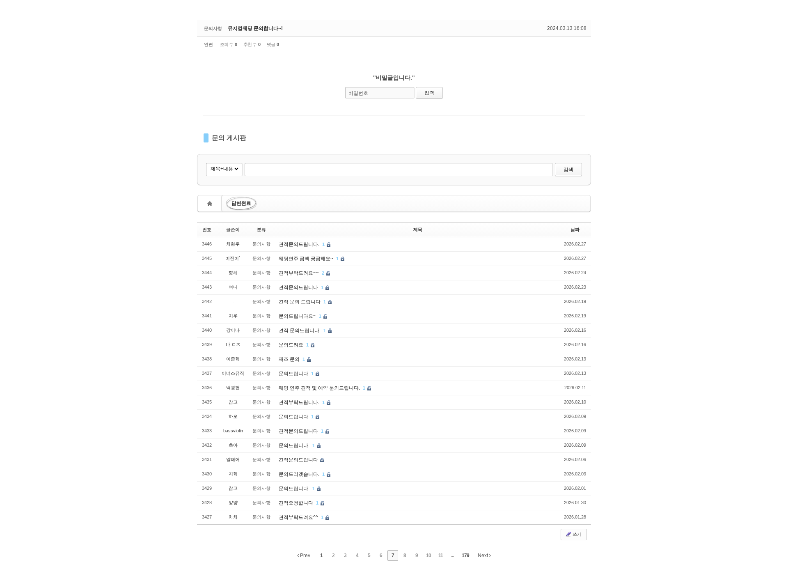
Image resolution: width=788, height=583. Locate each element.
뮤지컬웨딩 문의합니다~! (255, 28)
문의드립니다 (294, 373)
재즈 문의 (290, 359)
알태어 (233, 459)
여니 (233, 287)
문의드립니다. (295, 445)
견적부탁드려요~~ (299, 273)
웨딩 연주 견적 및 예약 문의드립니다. (320, 388)
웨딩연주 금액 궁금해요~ (306, 259)
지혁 (233, 473)
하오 (233, 416)
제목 (417, 229)
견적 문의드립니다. (300, 330)
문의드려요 (292, 345)
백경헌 (233, 387)
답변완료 (241, 203)
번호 (206, 229)
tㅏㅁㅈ (233, 344)
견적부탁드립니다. (300, 402)
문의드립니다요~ (298, 316)
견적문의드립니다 (299, 287)
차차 (233, 516)
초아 (233, 445)
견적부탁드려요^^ (299, 517)
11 (440, 555)
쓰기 (576, 534)
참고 (233, 401)
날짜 (575, 229)
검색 (568, 169)
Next (483, 555)
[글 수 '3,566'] (211, 203)
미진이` (233, 258)
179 (465, 555)
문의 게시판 (229, 137)
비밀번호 (358, 93)
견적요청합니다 (296, 503)
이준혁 (233, 358)
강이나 (233, 330)
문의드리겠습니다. (300, 474)
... (452, 555)
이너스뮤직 (233, 373)
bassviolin (233, 430)
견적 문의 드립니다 (300, 302)
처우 (233, 315)
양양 (233, 502)
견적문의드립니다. (300, 244)
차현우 (233, 243)
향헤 (233, 272)
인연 (208, 44)
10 (428, 555)
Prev (304, 555)
